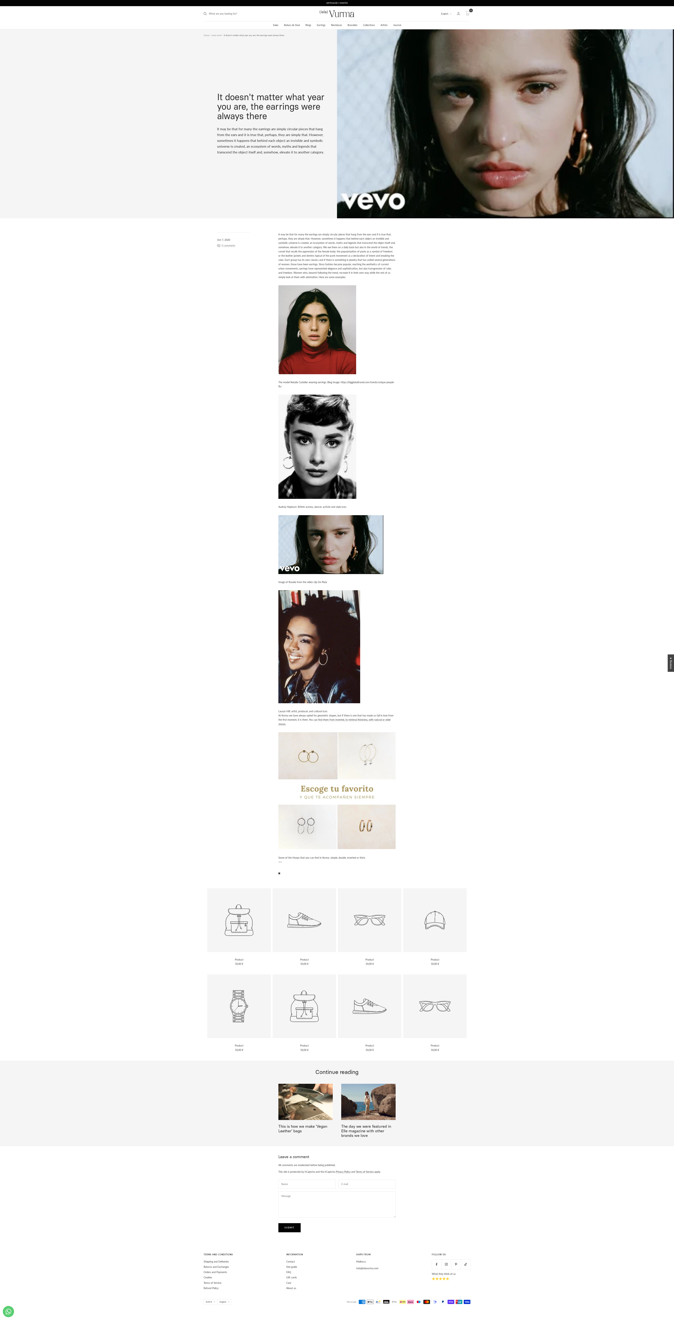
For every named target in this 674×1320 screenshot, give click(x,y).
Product (239, 959)
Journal (397, 25)
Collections (369, 25)
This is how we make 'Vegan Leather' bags (302, 1128)
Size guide (291, 1266)
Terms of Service (365, 1171)
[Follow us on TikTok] (465, 1264)
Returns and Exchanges (216, 1266)
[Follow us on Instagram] (446, 1264)
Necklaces (336, 25)
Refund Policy (211, 1288)
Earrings (321, 25)
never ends (217, 35)
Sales (275, 25)
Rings (308, 25)
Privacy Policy (343, 1171)
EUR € (209, 1301)
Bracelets (352, 25)
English (444, 13)
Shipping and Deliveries (216, 1261)
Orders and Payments (215, 1272)
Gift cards (291, 1277)
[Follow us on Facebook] (436, 1264)
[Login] (458, 13)
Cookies (208, 1277)
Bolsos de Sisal (292, 25)
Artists (384, 25)
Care (288, 1282)
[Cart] (467, 13)
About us (291, 1288)
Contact (290, 1261)
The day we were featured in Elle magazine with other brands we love (366, 1131)
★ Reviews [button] (670, 663)
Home (206, 35)
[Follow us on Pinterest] (456, 1264)
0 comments (228, 245)
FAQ (288, 1272)
